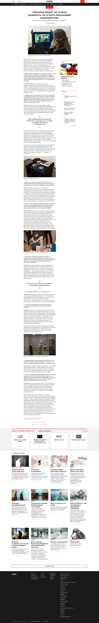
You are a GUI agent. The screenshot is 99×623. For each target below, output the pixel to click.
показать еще (49, 566)
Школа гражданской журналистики (66, 608)
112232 (20, 555)
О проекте (14, 1)
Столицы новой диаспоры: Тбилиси (58, 470)
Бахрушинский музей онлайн (65, 616)
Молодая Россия (63, 578)
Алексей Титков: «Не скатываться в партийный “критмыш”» (78, 506)
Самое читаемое (44, 431)
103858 (40, 519)
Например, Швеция (63, 592)
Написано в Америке (64, 601)
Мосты (61, 580)
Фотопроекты (33, 575)
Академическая (33, 4)
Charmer (46, 621)
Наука (56, 4)
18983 (59, 446)
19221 (40, 446)
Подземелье (75, 542)
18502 (20, 446)
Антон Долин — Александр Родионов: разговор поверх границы (39, 544)
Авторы (42, 575)
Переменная (62, 599)
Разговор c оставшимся (36, 470)
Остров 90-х (62, 609)
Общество (52, 4)
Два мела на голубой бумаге (20, 440)
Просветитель (62, 589)
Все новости (74, 125)
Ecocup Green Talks (63, 585)
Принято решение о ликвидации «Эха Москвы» (69, 113)
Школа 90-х (62, 613)
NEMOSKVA (62, 594)
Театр (45, 4)
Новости (32, 573)
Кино (13, 4)
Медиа (48, 4)
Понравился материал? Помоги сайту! (32, 418)
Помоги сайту (19, 1)
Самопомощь (62, 587)
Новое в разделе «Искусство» (23, 431)
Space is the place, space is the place (77, 470)
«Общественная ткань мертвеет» (18, 470)
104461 (21, 516)
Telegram (53, 575)
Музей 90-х (62, 611)
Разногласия (62, 606)
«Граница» (29, 60)
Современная (24, 4)
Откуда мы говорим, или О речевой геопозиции (39, 505)
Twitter (53, 577)
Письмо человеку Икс (59, 542)
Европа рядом (62, 597)
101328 (80, 485)
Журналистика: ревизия (64, 575)
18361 (79, 446)
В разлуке (13, 501)
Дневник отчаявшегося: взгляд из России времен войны (20, 544)
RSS (53, 578)
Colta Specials (60, 4)
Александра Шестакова (50, 23)
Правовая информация (35, 621)
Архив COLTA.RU (34, 578)
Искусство (17, 4)
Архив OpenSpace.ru (35, 577)
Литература (40, 4)
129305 (80, 547)
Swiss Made (62, 604)
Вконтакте (54, 573)
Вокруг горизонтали (64, 577)
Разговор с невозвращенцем (18, 504)
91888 (59, 551)
